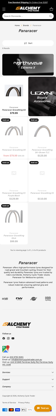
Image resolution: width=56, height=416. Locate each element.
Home (17, 25)
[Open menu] (4, 9)
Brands (26, 25)
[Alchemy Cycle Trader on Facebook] (3, 339)
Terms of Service (9, 402)
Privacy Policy (24, 402)
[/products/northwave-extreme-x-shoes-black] (28, 64)
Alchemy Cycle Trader (26, 396)
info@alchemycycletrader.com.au (26, 359)
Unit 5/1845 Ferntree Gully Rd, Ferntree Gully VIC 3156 (27, 363)
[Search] (50, 16)
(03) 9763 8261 (17, 357)
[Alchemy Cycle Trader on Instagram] (8, 339)
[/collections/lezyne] (42, 96)
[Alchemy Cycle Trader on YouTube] (13, 339)
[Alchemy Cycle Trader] (28, 9)
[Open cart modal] (51, 9)
